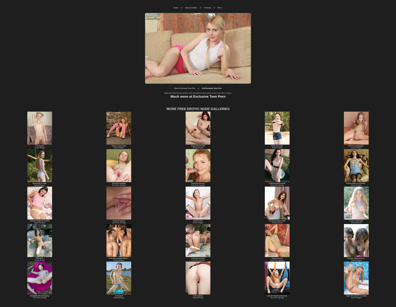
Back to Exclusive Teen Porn (184, 88)
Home (176, 8)
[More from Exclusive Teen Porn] (198, 49)
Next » (220, 8)
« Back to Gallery (190, 8)
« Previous (207, 8)
